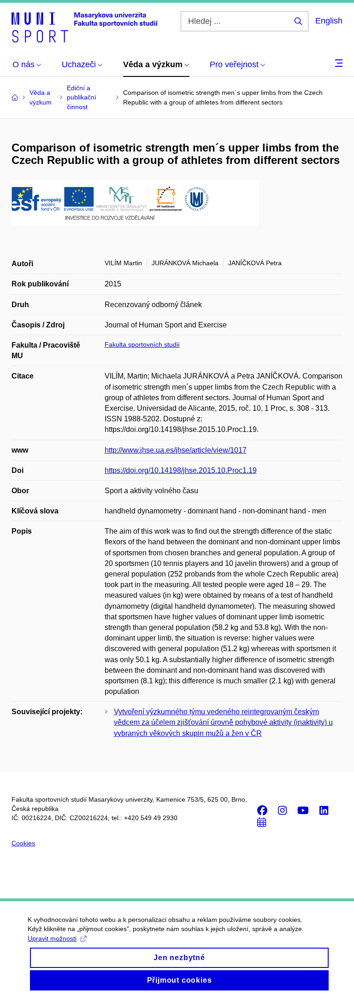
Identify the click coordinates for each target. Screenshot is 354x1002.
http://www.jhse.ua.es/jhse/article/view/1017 (176, 450)
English (328, 20)
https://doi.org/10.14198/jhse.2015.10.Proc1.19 (181, 470)
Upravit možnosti (52, 938)
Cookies (23, 843)
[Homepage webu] (85, 26)
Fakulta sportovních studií (142, 344)
